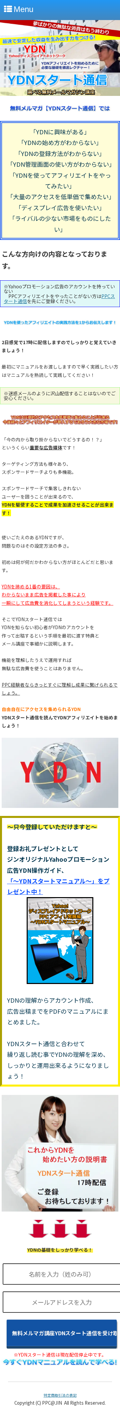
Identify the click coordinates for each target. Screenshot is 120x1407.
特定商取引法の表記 (60, 1395)
